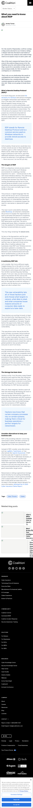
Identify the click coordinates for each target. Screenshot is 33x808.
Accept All (16, 804)
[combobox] (7, 736)
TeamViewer (17, 451)
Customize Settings (16, 794)
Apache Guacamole (18, 453)
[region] (16, 792)
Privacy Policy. (24, 791)
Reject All (16, 799)
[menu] (30, 3)
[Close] (31, 780)
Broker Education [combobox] (8, 8)
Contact (4, 719)
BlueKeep (9, 212)
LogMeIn (9, 451)
